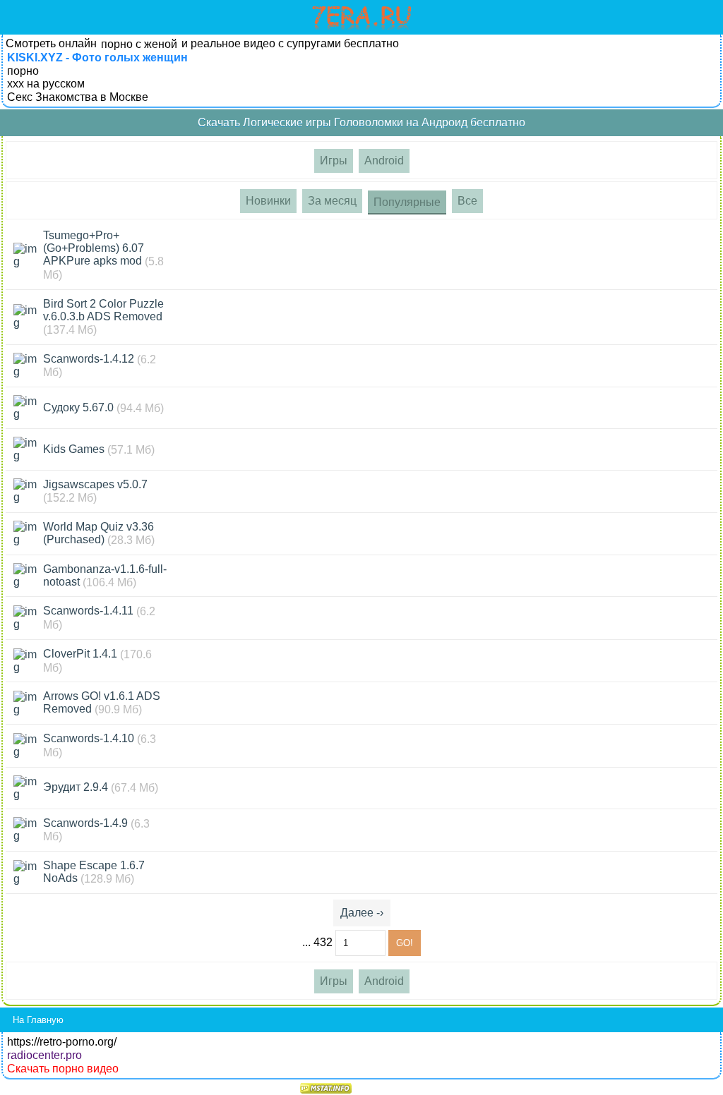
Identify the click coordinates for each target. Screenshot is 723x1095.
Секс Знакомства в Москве (77, 97)
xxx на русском (46, 84)
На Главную (38, 1020)
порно (23, 71)
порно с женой (139, 44)
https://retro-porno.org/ (61, 1042)
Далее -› (361, 913)
